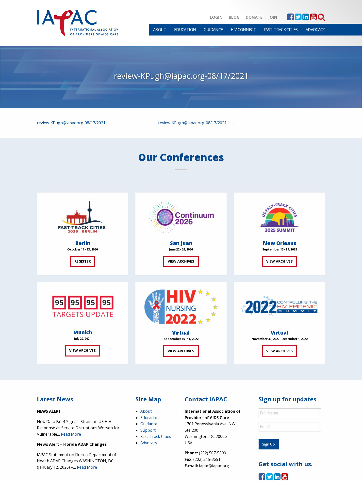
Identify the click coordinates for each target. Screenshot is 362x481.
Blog (234, 17)
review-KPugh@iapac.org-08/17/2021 (71, 122)
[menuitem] (159, 30)
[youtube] (313, 18)
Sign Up (268, 444)
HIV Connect (243, 29)
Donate (254, 17)
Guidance (213, 29)
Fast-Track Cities (281, 29)
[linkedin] (305, 18)
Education (185, 29)
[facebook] (290, 18)
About (159, 29)
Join (272, 17)
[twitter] (298, 18)
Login (216, 17)
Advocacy (315, 29)
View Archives (181, 261)
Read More (71, 434)
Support (148, 430)
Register (82, 261)
